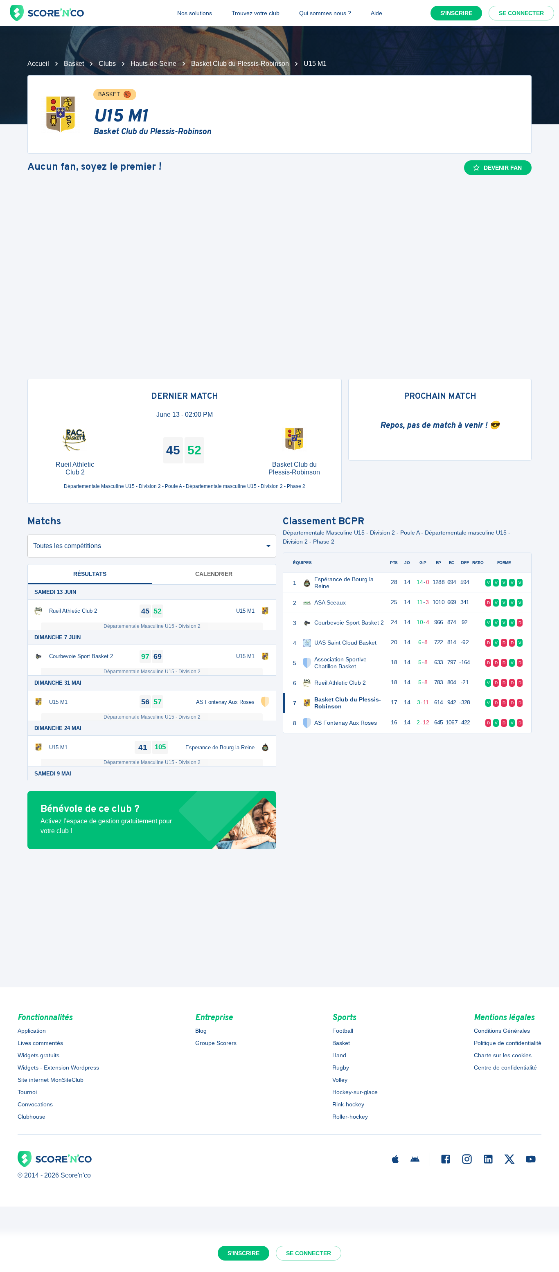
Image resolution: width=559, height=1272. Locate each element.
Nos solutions (194, 13)
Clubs (107, 63)
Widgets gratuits (38, 1055)
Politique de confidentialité (507, 1043)
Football (342, 1030)
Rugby (340, 1067)
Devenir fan (503, 167)
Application (32, 1030)
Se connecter (521, 13)
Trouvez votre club (256, 13)
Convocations (35, 1104)
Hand (339, 1055)
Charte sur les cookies (503, 1055)
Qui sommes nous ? (325, 13)
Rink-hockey (348, 1104)
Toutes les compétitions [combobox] (67, 545)
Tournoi (27, 1092)
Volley (339, 1079)
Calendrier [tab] (213, 574)
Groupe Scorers (216, 1043)
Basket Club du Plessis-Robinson (240, 63)
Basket (74, 63)
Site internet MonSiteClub (50, 1079)
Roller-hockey (350, 1116)
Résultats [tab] (89, 574)
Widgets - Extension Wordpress (58, 1067)
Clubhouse (31, 1116)
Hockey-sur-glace (355, 1092)
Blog (201, 1030)
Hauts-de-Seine (153, 63)
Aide (376, 13)
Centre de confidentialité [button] (505, 1067)
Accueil (38, 63)
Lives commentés (40, 1043)
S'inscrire (456, 13)
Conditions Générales (502, 1030)
